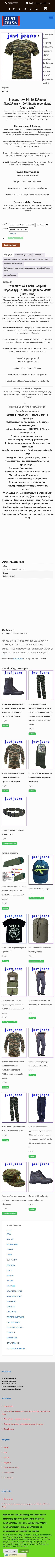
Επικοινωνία (8, 1406)
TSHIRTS (10, 1249)
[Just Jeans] (11, 21)
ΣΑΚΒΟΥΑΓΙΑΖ (12, 1338)
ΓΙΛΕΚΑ (9, 1255)
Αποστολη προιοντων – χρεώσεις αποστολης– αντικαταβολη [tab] (26, 259)
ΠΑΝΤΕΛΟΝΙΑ (12, 1312)
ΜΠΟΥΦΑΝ (11, 1307)
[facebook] (9, 9)
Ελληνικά (12, 1555)
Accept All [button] (24, 1551)
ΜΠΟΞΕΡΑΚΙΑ (11, 1301)
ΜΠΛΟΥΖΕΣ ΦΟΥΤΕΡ (14, 1296)
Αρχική (6, 1447)
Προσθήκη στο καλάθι (15, 238)
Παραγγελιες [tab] (38, 255)
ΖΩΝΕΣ (9, 1270)
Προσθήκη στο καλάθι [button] (9, 843)
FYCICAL (7, 1458)
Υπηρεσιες (7, 1463)
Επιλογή (5, 725)
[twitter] (25, 9)
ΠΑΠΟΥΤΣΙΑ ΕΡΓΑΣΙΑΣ (15, 1327)
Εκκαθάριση (12, 233)
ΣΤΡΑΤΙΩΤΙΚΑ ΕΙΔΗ (13, 1343)
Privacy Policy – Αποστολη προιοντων (17, 1419)
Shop (5, 1453)
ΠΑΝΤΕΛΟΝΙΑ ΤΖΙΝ (13, 1322)
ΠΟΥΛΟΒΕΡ (11, 1333)
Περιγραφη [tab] (8, 255)
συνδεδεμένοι (18, 659)
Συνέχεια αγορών (10, 245)
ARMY (9, 1234)
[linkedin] (36, 9)
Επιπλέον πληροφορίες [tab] (23, 255)
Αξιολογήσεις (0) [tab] (10, 275)
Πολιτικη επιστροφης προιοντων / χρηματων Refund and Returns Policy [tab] (27, 269)
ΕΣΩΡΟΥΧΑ (11, 1265)
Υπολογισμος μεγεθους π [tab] (13, 264)
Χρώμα (5, 229)
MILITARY (10, 1239)
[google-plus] (31, 9)
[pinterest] (19, 9)
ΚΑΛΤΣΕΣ (10, 1275)
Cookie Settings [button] (10, 1551)
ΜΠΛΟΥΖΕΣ (11, 1286)
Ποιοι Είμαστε (9, 1429)
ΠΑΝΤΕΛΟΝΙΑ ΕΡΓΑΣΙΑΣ (15, 1317)
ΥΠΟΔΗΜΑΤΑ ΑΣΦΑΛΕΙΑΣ (16, 1348)
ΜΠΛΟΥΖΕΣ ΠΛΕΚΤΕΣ (14, 1291)
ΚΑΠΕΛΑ (10, 1281)
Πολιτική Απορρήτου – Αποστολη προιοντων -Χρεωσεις (23, 1424)
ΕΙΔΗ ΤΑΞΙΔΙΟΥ (12, 1260)
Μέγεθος (5, 224)
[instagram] (14, 9)
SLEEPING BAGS (12, 1244)
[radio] (12, 225)
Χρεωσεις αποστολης (11, 1468)
